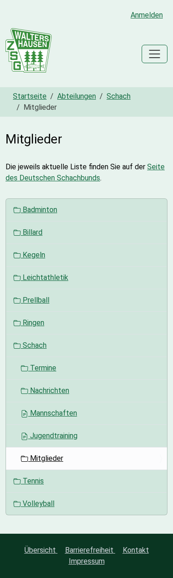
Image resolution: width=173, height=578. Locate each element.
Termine (42, 367)
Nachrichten (48, 390)
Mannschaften (52, 413)
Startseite (30, 96)
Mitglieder (45, 458)
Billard (31, 232)
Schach (119, 96)
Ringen (32, 322)
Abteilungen (76, 96)
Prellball (35, 300)
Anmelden (147, 15)
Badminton (39, 209)
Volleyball (37, 503)
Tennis (32, 481)
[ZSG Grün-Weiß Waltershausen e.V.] (29, 54)
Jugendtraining (53, 435)
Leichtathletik (44, 277)
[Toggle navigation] (154, 54)
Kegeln (33, 254)
